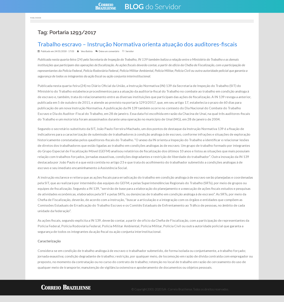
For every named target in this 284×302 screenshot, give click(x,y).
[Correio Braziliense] (108, 6)
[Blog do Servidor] (155, 6)
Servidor (130, 51)
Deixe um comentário (109, 51)
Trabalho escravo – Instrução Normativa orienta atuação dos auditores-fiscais (137, 44)
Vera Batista (87, 51)
